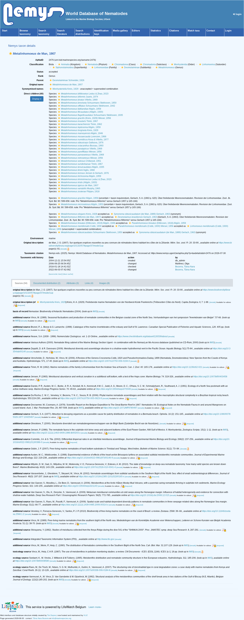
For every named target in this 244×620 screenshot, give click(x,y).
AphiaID (39, 60)
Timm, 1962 (81, 124)
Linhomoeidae (101, 67)
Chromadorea (121, 64)
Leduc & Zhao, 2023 (84, 93)
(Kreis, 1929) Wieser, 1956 (86, 118)
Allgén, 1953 (82, 204)
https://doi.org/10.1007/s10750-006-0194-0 (109, 361)
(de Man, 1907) (81, 217)
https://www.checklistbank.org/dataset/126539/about (142, 336)
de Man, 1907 (68, 84)
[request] (21, 305)
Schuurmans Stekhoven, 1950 (88, 103)
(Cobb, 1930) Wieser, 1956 (145, 226)
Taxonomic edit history (31, 257)
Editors (136, 30)
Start (4, 30)
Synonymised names (32, 89)
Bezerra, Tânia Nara (185, 266)
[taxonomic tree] (56, 274)
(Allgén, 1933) (79, 182)
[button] (10, 53)
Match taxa (194, 30)
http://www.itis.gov (105, 539)
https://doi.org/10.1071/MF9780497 (120, 408)
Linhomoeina (208, 64)
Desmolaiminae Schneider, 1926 (68, 80)
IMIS (95, 311)
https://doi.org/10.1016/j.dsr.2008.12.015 (149, 495)
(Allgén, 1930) (82, 112)
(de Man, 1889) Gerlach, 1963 (142, 214)
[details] (63, 249)
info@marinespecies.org (61, 618)
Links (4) (89, 283)
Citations (174, 30)
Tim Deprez (51, 615)
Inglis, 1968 (78, 170)
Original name (36, 84)
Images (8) (104, 283)
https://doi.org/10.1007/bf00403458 (210, 376)
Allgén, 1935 (82, 167)
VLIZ (86, 615)
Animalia (65, 64)
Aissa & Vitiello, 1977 (85, 139)
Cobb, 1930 (81, 226)
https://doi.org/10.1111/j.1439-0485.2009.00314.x (84, 504)
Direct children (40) (33, 93)
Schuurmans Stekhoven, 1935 (92, 115)
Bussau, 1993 (82, 145)
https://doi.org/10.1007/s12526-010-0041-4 (95, 467)
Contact (210, 30)
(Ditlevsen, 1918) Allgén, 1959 (159, 223)
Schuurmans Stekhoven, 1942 (88, 106)
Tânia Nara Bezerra (41, 618)
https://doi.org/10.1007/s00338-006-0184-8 (89, 570)
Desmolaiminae (132, 67)
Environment (36, 238)
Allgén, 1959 (81, 109)
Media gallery (120, 30)
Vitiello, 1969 (79, 100)
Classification (36, 64)
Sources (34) (21, 283)
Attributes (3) (72, 283)
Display (36, 99)
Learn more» (95, 607)
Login (228, 30)
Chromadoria (149, 64)
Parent (40, 80)
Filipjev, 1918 (80, 191)
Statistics (156, 30)
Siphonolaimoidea (64, 67)
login (238, 14)
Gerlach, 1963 (137, 217)
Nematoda (93, 64)
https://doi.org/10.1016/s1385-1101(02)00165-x (101, 476)
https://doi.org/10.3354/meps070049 (113, 389)
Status (40, 71)
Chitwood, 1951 (81, 161)
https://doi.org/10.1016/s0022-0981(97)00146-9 (90, 458)
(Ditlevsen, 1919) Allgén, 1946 (88, 223)
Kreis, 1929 (65, 89)
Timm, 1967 (79, 121)
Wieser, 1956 (81, 151)
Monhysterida (180, 64)
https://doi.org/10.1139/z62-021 (187, 367)
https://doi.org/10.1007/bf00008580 (32, 561)
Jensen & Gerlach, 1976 (85, 173)
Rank (40, 76)
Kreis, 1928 (79, 214)
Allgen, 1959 (79, 198)
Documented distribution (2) (46, 283)
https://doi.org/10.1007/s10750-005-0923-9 (81, 398)
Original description (33, 242)
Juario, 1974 (79, 96)
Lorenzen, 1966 (83, 136)
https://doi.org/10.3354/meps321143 (80, 486)
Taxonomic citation (33, 253)
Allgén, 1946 (82, 133)
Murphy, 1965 (80, 188)
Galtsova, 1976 (82, 142)
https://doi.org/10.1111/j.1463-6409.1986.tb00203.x (55, 433)
